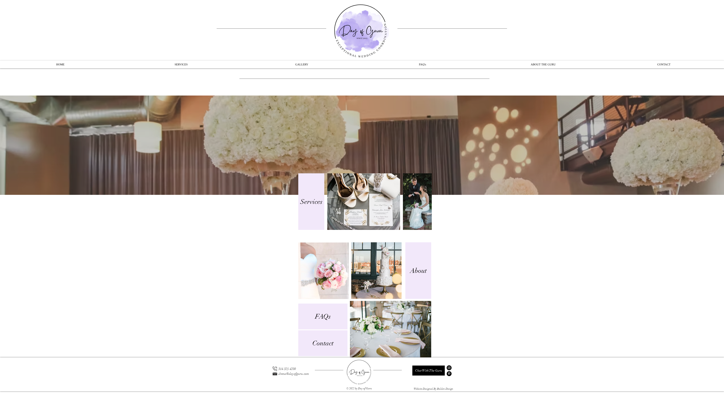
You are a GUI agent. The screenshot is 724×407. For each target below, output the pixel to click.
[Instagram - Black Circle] (449, 367)
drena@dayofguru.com (293, 374)
